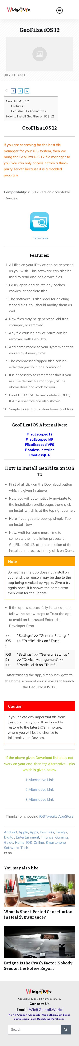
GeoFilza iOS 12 (17, 101)
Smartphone (56, 842)
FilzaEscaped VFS (39, 444)
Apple (23, 832)
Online (39, 842)
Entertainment (27, 837)
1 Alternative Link (40, 779)
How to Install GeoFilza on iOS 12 (30, 116)
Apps (34, 832)
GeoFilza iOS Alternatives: (29, 111)
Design (61, 832)
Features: (17, 106)
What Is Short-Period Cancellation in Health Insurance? (39, 897)
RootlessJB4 (39, 455)
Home (20, 842)
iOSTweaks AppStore (56, 816)
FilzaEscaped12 (40, 434)
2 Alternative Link (40, 789)
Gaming (61, 837)
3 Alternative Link (40, 799)
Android (10, 832)
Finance (47, 837)
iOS (29, 842)
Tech (24, 847)
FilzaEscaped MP (39, 439)
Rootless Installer (39, 450)
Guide (8, 842)
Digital (9, 837)
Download (40, 238)
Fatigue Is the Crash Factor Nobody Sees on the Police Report (39, 948)
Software (11, 847)
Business (47, 832)
